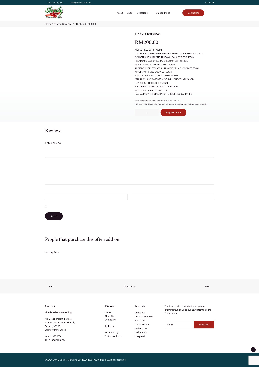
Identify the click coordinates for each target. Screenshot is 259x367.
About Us (109, 316)
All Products (129, 286)
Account (209, 2)
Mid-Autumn (141, 332)
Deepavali (140, 336)
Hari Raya (140, 320)
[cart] (212, 13)
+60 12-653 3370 (53, 336)
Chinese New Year (63, 23)
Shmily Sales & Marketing (65, 359)
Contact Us (110, 319)
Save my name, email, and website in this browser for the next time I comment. (85, 206)
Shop (129, 12)
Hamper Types (162, 12)
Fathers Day (141, 328)
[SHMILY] (54, 12)
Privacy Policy (111, 332)
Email (135, 190)
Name (49, 190)
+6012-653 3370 (55, 2)
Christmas (140, 312)
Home (48, 23)
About (120, 12)
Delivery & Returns (114, 336)
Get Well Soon (142, 324)
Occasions (142, 12)
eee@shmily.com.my (81, 2)
